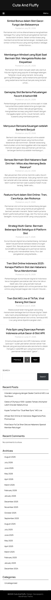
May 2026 (8, 473)
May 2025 (8, 540)
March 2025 (9, 552)
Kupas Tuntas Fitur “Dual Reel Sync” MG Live (23, 410)
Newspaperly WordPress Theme (30, 595)
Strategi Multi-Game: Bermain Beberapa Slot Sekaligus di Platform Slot (25, 229)
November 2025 (11, 507)
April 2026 (8, 479)
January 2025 (10, 563)
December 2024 (11, 568)
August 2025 (10, 524)
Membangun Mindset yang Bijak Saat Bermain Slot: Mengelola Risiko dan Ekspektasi (25, 58)
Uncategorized (10, 583)
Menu (45, 13)
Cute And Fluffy (26, 5)
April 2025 (8, 546)
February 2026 (10, 490)
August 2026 (10, 457)
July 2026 (8, 462)
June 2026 (8, 468)
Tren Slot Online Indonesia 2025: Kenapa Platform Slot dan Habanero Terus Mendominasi (25, 267)
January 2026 (10, 496)
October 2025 (10, 512)
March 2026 (9, 485)
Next (35, 359)
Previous (17, 359)
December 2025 (11, 501)
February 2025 (10, 557)
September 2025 (11, 518)
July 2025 (8, 529)
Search (6, 370)
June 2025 (8, 535)
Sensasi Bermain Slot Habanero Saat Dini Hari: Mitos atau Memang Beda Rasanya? (25, 163)
